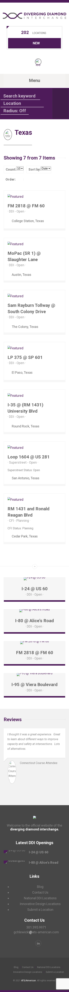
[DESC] (27, 179)
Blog (40, 887)
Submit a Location (40, 910)
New (36, 43)
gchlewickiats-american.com (36, 932)
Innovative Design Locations (40, 904)
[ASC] (20, 179)
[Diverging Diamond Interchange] (34, 15)
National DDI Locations (40, 898)
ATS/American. (28, 980)
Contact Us (40, 892)
